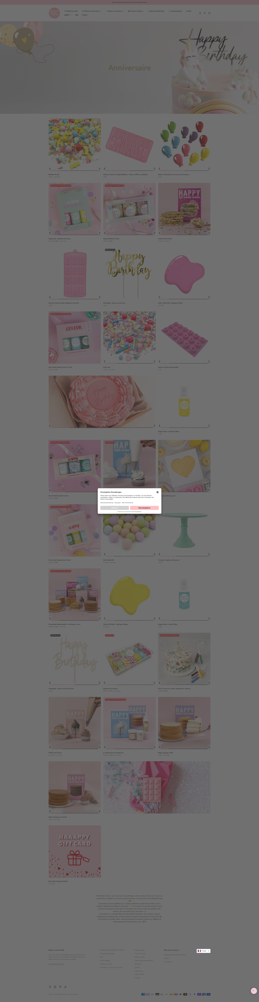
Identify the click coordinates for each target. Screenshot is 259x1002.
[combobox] (203, 951)
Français (204, 951)
